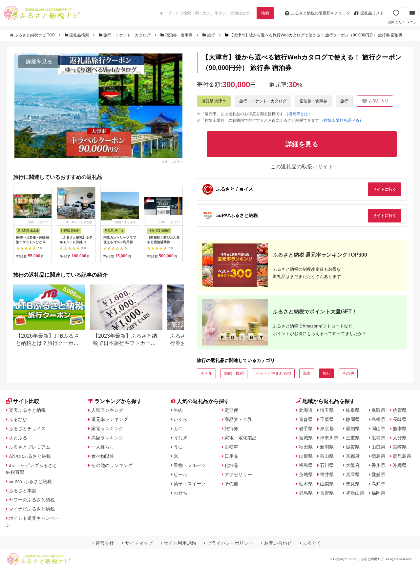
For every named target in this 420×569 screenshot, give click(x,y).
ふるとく (312, 543)
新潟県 (327, 447)
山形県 (306, 456)
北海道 (306, 410)
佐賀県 (400, 410)
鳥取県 (378, 410)
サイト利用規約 (180, 543)
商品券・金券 (238, 419)
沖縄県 (400, 465)
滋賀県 (353, 447)
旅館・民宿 (234, 373)
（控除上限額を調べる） (341, 120)
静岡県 (353, 419)
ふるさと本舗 (22, 490)
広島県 (378, 437)
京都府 (353, 456)
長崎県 (400, 419)
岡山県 (378, 428)
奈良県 (353, 483)
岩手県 (306, 428)
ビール (180, 474)
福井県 (327, 474)
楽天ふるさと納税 (27, 410)
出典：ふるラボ (172, 161)
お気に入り (396, 22)
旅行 (211, 35)
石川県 (327, 465)
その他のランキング (112, 465)
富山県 (327, 456)
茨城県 (306, 474)
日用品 (231, 456)
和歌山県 (355, 493)
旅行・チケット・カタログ (127, 35)
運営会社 (104, 543)
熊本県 (400, 428)
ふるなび (18, 419)
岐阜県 (353, 410)
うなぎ (180, 437)
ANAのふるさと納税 (30, 456)
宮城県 (306, 437)
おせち (180, 493)
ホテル (206, 373)
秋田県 (306, 447)
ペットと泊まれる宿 (273, 373)
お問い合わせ (278, 543)
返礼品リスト (372, 13)
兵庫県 (353, 474)
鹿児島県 (402, 456)
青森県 (306, 419)
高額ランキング (107, 437)
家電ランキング (107, 428)
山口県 (378, 447)
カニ (178, 428)
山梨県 (327, 483)
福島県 (306, 465)
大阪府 (353, 465)
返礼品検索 (79, 35)
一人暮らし (102, 447)
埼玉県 (327, 410)
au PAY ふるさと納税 (30, 481)
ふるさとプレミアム (29, 447)
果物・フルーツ (190, 465)
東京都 (327, 428)
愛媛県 (378, 474)
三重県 (353, 437)
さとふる (18, 437)
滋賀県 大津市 (213, 101)
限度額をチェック (320, 13)
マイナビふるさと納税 (32, 509)
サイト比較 (26, 401)
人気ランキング (107, 410)
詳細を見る (39, 61)
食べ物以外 (102, 456)
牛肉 (178, 410)
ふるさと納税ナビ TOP (34, 35)
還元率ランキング (109, 419)
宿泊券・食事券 (179, 35)
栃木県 (306, 483)
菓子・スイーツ (190, 483)
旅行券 (231, 428)
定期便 (231, 410)
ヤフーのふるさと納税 (32, 499)
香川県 (378, 465)
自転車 (231, 447)
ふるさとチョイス (27, 428)
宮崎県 (400, 447)
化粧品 (231, 465)
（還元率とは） (298, 114)
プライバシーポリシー (230, 543)
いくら (180, 419)
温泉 (307, 373)
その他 (348, 373)
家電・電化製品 (240, 437)
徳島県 (378, 456)
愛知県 (353, 428)
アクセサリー (238, 474)
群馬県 (306, 493)
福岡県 (378, 493)
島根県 (378, 419)
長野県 (327, 493)
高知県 (378, 483)
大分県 (400, 437)
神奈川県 (329, 437)
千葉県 (327, 419)
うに (178, 447)
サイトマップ (139, 543)
